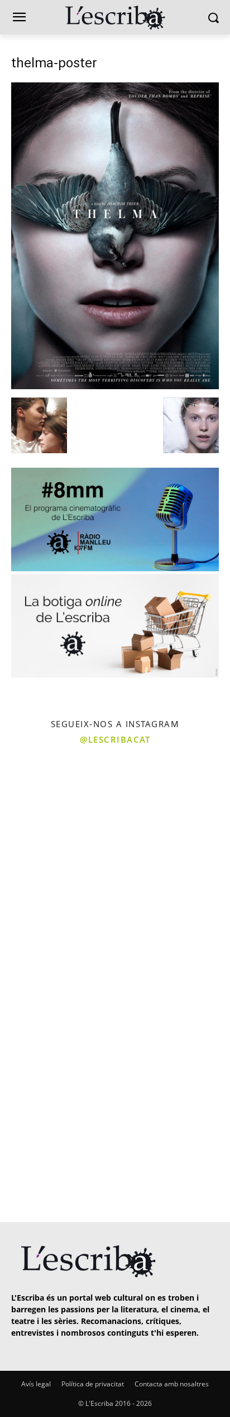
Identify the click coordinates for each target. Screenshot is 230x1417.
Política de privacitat (92, 1384)
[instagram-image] (56, 808)
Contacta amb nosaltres (172, 1384)
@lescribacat (115, 739)
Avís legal (36, 1384)
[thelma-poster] (115, 386)
